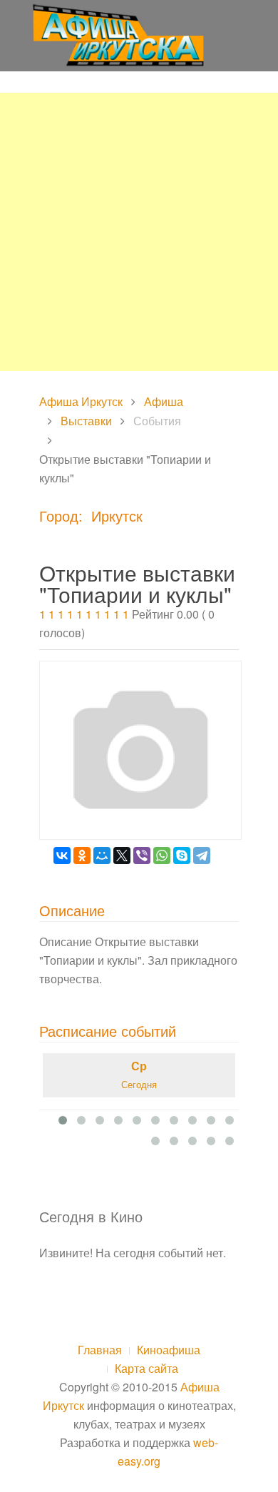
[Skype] (181, 855)
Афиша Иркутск (81, 401)
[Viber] (141, 855)
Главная (100, 1349)
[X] (121, 855)
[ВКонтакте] (62, 855)
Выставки (86, 420)
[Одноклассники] (82, 855)
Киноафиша (168, 1349)
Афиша (163, 401)
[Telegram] (201, 855)
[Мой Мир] (101, 855)
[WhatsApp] (161, 855)
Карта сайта (146, 1368)
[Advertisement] (139, 232)
